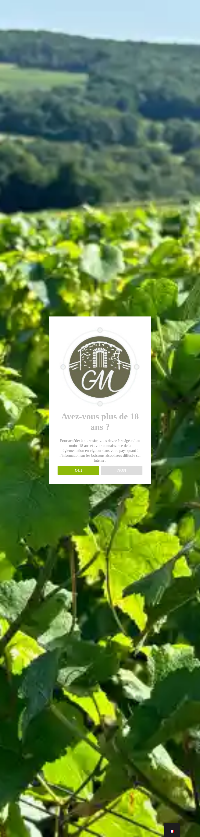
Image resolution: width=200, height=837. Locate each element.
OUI (78, 470)
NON (121, 470)
